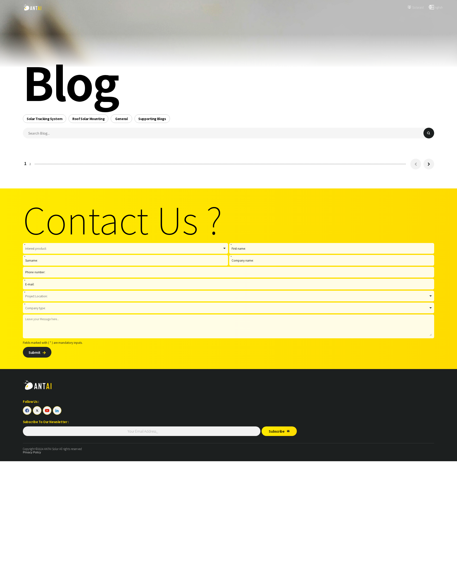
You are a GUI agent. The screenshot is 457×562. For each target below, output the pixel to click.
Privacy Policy (32, 452)
